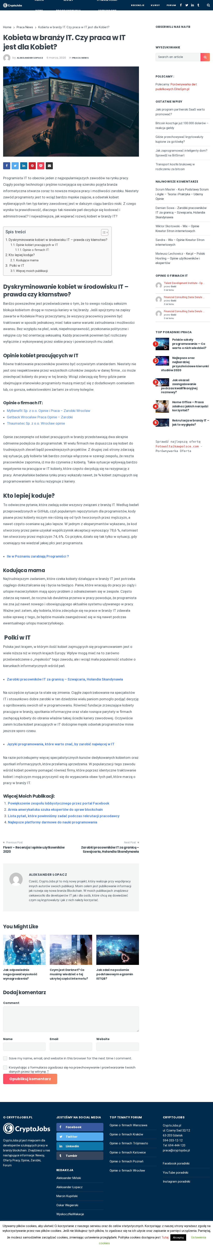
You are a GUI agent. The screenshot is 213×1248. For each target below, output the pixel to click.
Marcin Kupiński (67, 1196)
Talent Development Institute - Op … (184, 283)
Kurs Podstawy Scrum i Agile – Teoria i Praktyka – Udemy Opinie (182, 194)
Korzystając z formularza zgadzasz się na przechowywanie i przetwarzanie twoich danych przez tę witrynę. (72, 1069)
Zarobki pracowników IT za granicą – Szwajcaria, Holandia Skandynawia (65, 679)
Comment (11, 1003)
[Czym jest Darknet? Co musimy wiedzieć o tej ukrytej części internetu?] (71, 950)
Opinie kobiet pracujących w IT (37, 245)
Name (8, 1039)
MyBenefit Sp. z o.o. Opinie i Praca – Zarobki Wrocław (48, 411)
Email (54, 1039)
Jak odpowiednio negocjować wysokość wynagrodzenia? (20, 974)
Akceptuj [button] (178, 1237)
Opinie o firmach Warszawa (128, 1125)
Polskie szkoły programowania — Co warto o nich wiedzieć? (189, 344)
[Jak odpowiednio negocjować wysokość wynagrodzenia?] (24, 950)
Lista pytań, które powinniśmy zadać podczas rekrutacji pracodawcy (64, 816)
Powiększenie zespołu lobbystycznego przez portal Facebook (58, 803)
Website (103, 1039)
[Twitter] (186, 5)
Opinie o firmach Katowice (128, 1152)
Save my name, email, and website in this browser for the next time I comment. (70, 1058)
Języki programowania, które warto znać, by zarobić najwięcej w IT (61, 744)
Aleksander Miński (68, 1178)
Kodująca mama (27, 260)
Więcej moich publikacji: (32, 271)
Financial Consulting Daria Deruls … (184, 297)
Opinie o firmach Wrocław (127, 1170)
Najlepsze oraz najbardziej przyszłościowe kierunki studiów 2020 (185, 364)
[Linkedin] (192, 5)
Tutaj (165, 1237)
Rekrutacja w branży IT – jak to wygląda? (190, 422)
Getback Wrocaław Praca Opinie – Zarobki (40, 417)
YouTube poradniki (175, 1172)
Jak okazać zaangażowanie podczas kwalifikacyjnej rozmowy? (179, 386)
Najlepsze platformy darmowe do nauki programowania (52, 822)
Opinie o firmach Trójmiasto (129, 1143)
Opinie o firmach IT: (36, 250)
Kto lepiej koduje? (22, 255)
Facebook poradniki (176, 1163)
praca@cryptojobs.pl (176, 1150)
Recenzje (137, 5)
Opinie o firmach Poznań (126, 1161)
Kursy (155, 5)
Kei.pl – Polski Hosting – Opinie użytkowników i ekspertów (180, 258)
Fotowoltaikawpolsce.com (177, 446)
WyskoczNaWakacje (70, 1214)
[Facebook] (181, 5)
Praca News (80, 57)
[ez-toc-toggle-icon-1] (102, 233)
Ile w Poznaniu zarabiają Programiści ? (38, 556)
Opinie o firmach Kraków (126, 1134)
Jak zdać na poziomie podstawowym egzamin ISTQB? (114, 974)
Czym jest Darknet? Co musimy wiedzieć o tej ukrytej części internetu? (69, 974)
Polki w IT (16, 266)
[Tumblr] (198, 5)
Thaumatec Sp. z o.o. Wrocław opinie (36, 423)
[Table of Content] (104, 232)
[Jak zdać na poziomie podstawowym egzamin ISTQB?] (117, 950)
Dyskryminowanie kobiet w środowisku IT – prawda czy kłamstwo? (58, 240)
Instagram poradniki (176, 1181)
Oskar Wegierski (67, 1205)
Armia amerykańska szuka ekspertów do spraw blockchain (55, 809)
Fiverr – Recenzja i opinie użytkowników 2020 (33, 849)
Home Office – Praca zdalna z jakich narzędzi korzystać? (190, 406)
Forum (171, 5)
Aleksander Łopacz (69, 1187)
